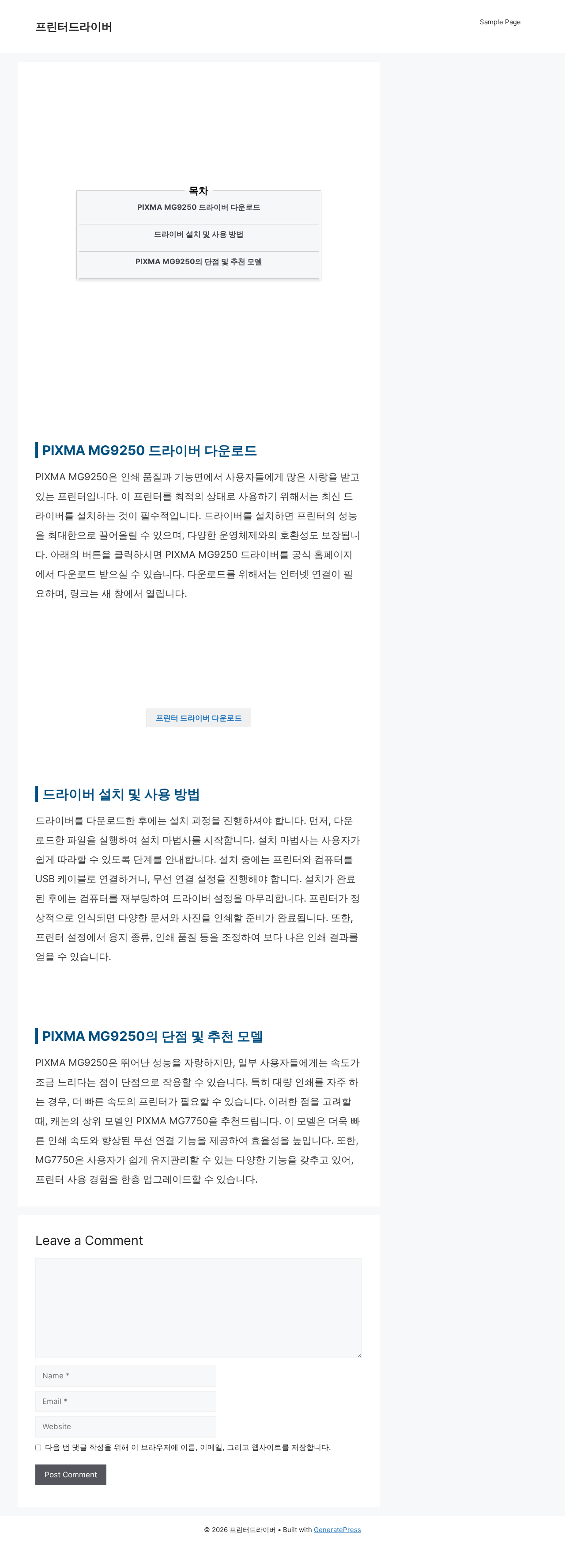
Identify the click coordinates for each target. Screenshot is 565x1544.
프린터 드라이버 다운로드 (199, 717)
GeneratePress (337, 1529)
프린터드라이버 (74, 26)
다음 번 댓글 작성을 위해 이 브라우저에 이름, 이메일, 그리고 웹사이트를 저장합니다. (188, 1447)
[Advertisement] (194, 139)
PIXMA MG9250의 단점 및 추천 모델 (199, 261)
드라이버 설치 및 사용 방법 (199, 234)
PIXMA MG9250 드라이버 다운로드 (198, 207)
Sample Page (500, 22)
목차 (198, 190)
